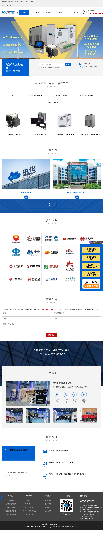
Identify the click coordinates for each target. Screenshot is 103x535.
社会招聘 (48, 500)
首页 (23, 13)
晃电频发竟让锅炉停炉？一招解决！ (62, 462)
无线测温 (13, 95)
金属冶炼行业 (29, 504)
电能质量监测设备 (86, 95)
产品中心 (49, 13)
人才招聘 (9, 5)
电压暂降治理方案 (35, 95)
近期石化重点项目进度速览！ (18, 472)
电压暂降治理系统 (61, 95)
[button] (49, 56)
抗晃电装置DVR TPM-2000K (64, 134)
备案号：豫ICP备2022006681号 (35, 527)
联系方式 (48, 507)
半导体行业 (29, 514)
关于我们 (36, 13)
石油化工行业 (29, 500)
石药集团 (77, 192)
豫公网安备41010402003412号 (51, 524)
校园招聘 (48, 504)
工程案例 (75, 13)
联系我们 (4, 5)
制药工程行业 (29, 507)
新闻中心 (62, 13)
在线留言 (48, 511)
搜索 (67, 64)
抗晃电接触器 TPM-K (13, 134)
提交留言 (51, 335)
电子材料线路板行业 (29, 511)
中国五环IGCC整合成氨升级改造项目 (26, 192)
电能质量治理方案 (51, 102)
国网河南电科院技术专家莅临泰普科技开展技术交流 (67, 474)
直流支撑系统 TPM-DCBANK (90, 134)
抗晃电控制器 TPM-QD (38, 134)
